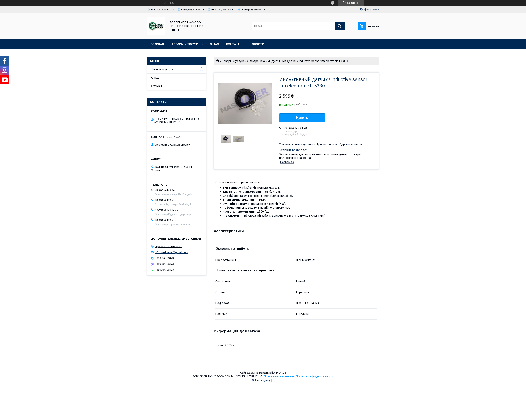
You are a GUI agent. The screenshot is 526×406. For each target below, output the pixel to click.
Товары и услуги (184, 44)
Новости (257, 44)
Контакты (234, 44)
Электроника (256, 61)
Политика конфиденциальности (314, 376)
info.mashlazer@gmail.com (171, 252)
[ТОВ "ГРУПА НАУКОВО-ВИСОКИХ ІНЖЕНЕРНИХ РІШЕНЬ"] (156, 33)
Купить (302, 118)
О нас (214, 44)
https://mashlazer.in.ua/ (168, 246)
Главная (157, 44)
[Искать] (340, 26)
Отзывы (156, 86)
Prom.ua (281, 372)
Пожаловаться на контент (279, 376)
